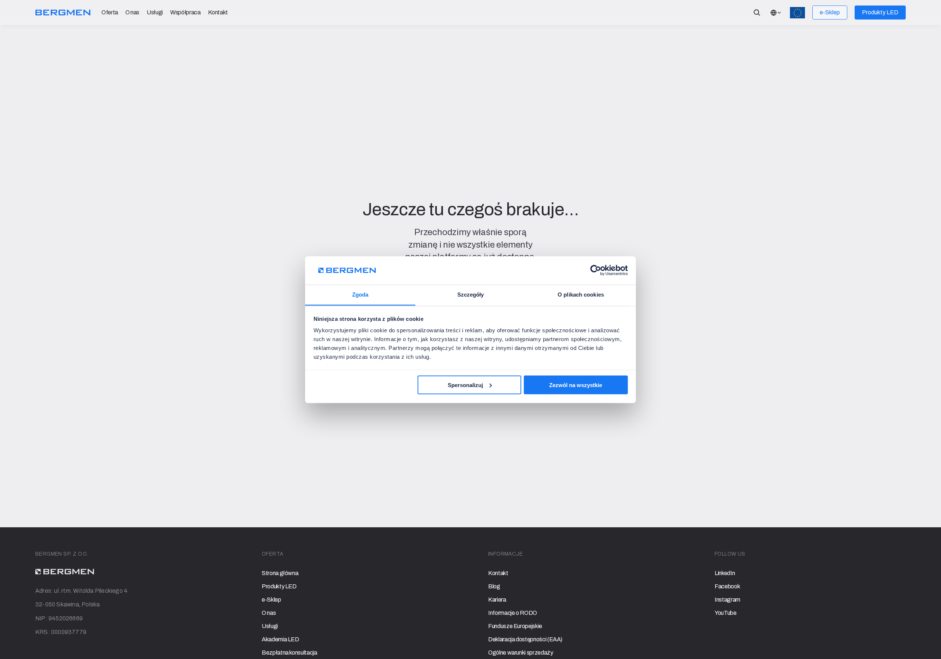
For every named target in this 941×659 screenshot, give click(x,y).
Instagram (727, 599)
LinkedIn (725, 573)
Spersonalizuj (465, 385)
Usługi (155, 12)
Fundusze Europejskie (515, 626)
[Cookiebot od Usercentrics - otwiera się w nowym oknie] (595, 270)
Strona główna (280, 573)
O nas (132, 12)
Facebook (727, 586)
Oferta (109, 12)
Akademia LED (280, 639)
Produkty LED (279, 586)
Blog (494, 586)
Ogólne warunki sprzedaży (520, 652)
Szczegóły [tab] (470, 294)
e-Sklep (271, 599)
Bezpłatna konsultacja (289, 652)
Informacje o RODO (512, 612)
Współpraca (185, 12)
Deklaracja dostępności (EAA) (525, 639)
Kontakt (218, 12)
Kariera (497, 599)
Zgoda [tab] (360, 294)
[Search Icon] (756, 12)
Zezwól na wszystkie (575, 385)
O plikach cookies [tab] (581, 294)
